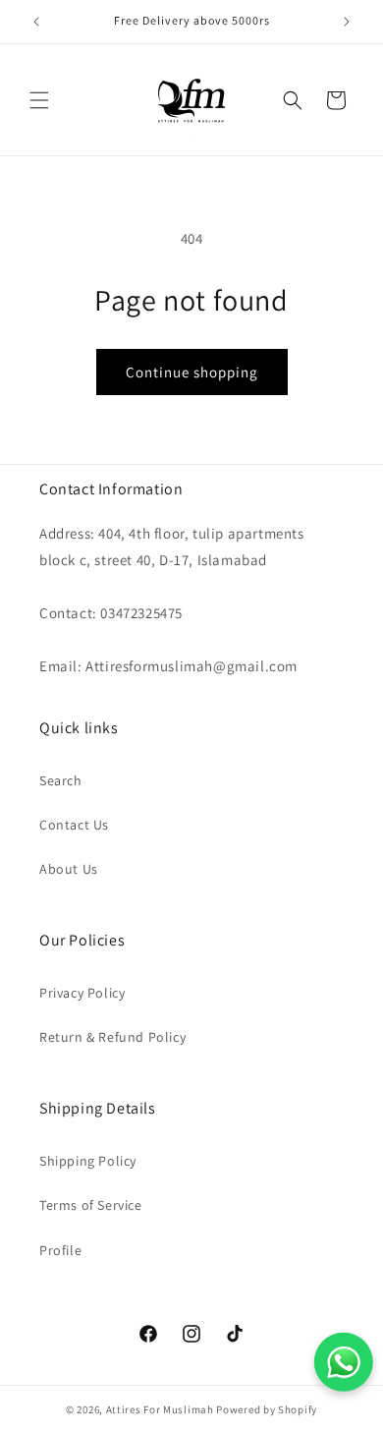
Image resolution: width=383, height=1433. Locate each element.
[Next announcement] (346, 21)
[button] (39, 100)
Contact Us (74, 824)
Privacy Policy (82, 993)
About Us (68, 869)
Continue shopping (192, 372)
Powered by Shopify (266, 1409)
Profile (60, 1250)
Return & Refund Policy (112, 1037)
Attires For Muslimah (160, 1409)
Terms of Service (90, 1205)
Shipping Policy (88, 1161)
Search (60, 780)
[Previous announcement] (36, 21)
